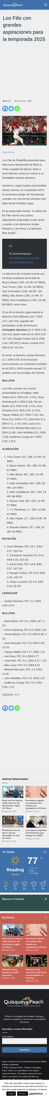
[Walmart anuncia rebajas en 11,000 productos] (12, 961)
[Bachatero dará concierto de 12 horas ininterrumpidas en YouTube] (36, 961)
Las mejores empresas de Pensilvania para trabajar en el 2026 (36, 833)
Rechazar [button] (22, 1094)
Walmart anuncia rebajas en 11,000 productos (10, 972)
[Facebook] (5, 108)
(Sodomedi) (13, 1065)
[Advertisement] (24, 72)
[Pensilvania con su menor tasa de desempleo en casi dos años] (12, 822)
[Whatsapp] (17, 108)
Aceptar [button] (11, 1094)
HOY (17, 694)
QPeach (8, 101)
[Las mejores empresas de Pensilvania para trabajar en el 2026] (36, 822)
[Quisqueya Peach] (13, 5)
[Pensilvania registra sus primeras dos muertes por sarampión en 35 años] (36, 792)
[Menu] (45, 6)
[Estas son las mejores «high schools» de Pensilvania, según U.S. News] (12, 792)
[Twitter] (11, 108)
